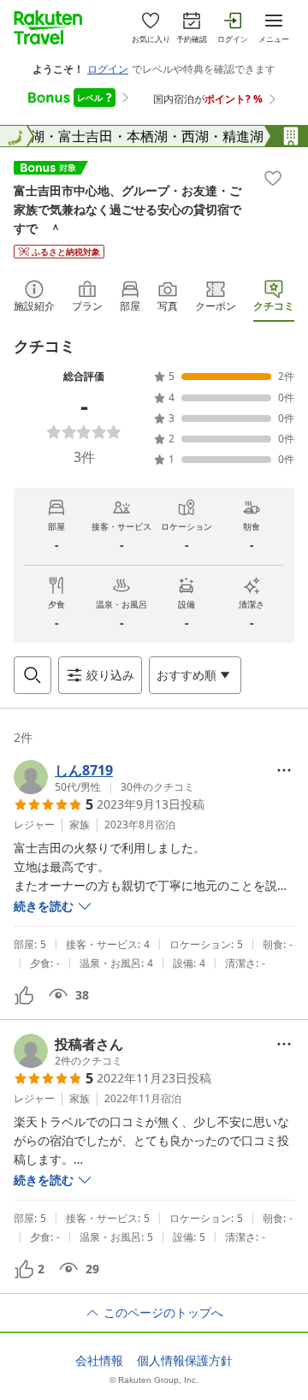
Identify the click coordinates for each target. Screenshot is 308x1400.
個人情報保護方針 (185, 1360)
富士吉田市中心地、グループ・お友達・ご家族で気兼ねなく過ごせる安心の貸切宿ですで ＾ (127, 209)
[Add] (273, 178)
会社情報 (99, 1360)
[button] (104, 777)
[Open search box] (32, 675)
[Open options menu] (284, 770)
